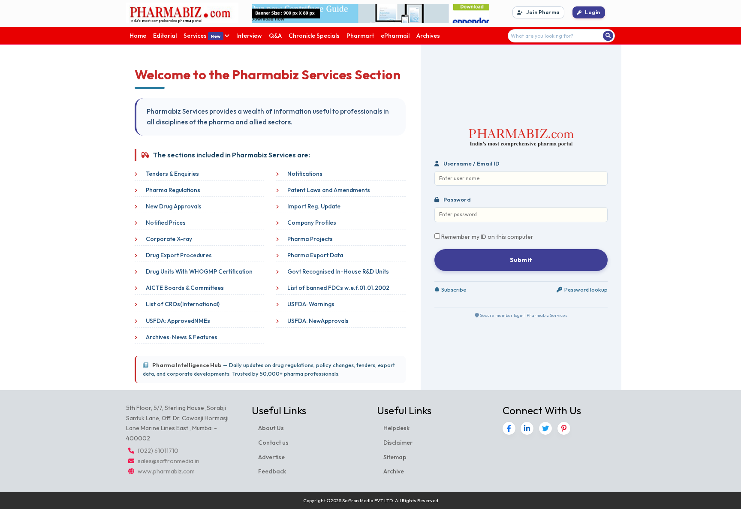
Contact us (273, 442)
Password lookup (586, 289)
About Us (271, 428)
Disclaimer (398, 442)
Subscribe (453, 289)
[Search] (608, 35)
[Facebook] (509, 428)
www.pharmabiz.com (166, 471)
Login (592, 12)
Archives (428, 35)
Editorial (165, 35)
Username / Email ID (471, 163)
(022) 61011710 (158, 451)
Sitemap (395, 457)
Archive (393, 471)
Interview (249, 35)
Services (202, 35)
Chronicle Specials (314, 35)
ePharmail (395, 35)
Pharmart (360, 35)
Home (138, 35)
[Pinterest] (563, 428)
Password (456, 199)
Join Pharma (543, 12)
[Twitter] (545, 428)
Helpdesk (396, 428)
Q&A (275, 35)
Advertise (271, 457)
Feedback (272, 471)
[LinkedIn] (527, 428)
